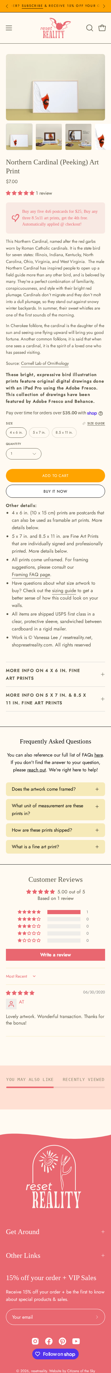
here (98, 754)
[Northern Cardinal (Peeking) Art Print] (19, 136)
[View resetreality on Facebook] (48, 1341)
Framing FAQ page (31, 574)
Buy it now (56, 491)
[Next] (104, 6)
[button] (89, 28)
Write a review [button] (55, 954)
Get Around (22, 1232)
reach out (36, 769)
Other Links (23, 1255)
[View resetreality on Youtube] (76, 1341)
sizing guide (64, 590)
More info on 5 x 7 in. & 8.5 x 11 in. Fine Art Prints (46, 699)
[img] (20, 993)
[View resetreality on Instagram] (35, 1341)
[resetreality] (55, 28)
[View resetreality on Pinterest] (62, 1341)
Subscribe (24, 5)
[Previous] (7, 6)
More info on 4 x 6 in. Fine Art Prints (43, 674)
